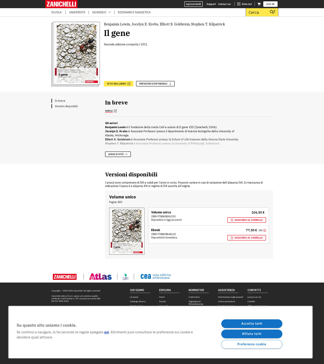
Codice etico (194, 297)
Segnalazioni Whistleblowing (196, 302)
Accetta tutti (251, 323)
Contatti (251, 301)
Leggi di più (116, 154)
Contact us (224, 4)
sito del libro (116, 83)
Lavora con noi (254, 297)
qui (106, 332)
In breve (60, 100)
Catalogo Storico (138, 301)
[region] (160, 332)
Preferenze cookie (251, 344)
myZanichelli (193, 4)
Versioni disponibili (66, 106)
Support (211, 4)
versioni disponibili (153, 83)
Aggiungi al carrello (249, 220)
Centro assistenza (226, 301)
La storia (134, 297)
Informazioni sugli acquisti (230, 297)
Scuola (162, 301)
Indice (109, 110)
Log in (270, 4)
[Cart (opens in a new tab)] (259, 4)
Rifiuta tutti (252, 334)
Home (162, 297)
